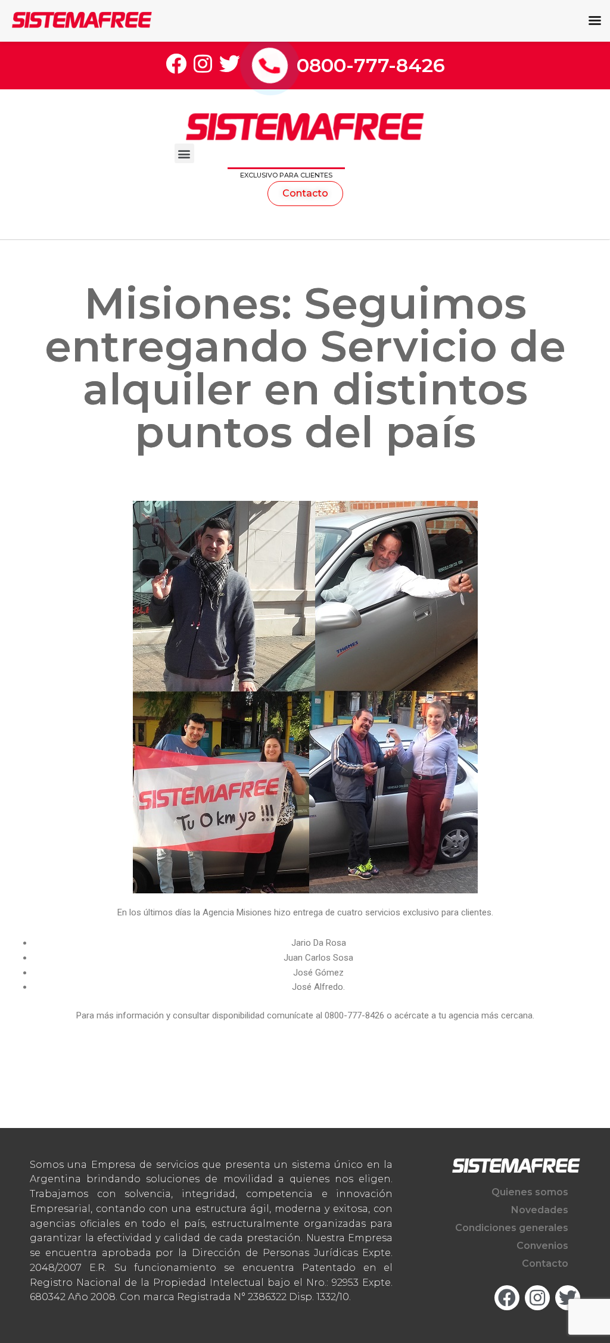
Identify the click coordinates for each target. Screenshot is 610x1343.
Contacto (545, 1263)
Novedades (539, 1210)
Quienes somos (529, 1192)
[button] (184, 153)
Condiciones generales (511, 1227)
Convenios (542, 1245)
